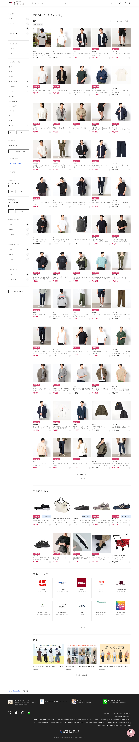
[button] (18, 18)
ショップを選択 (17, 163)
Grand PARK (16, 691)
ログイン (114, 3)
